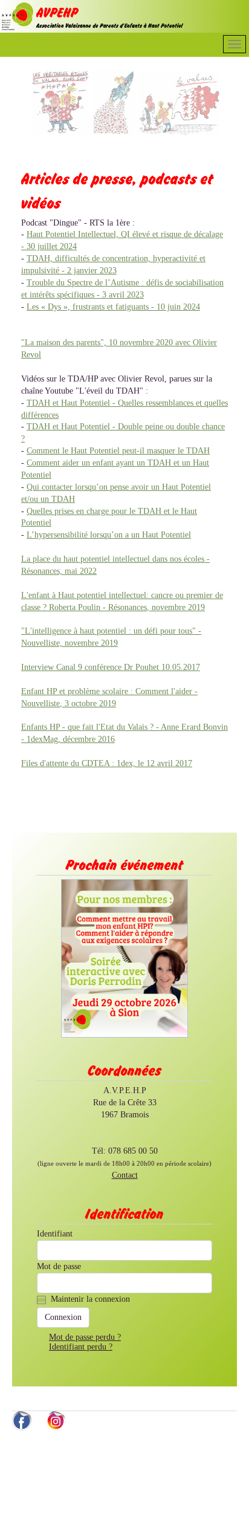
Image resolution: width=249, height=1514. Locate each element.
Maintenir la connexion (90, 1299)
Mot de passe (59, 1266)
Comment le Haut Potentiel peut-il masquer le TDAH (118, 450)
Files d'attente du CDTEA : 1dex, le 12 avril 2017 (106, 763)
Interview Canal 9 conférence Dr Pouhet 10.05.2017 (110, 667)
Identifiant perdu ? (80, 1346)
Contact (125, 1175)
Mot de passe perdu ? (85, 1337)
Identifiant (55, 1233)
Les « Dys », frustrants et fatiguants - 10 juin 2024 (113, 306)
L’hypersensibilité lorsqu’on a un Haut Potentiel (109, 534)
